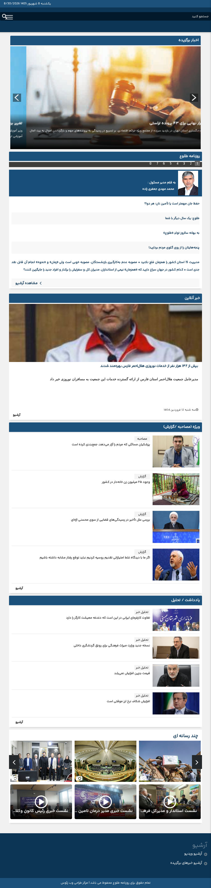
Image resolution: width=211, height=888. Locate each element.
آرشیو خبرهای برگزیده (186, 863)
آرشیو (16, 415)
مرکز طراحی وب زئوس (74, 883)
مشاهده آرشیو (26, 283)
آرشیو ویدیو (193, 854)
